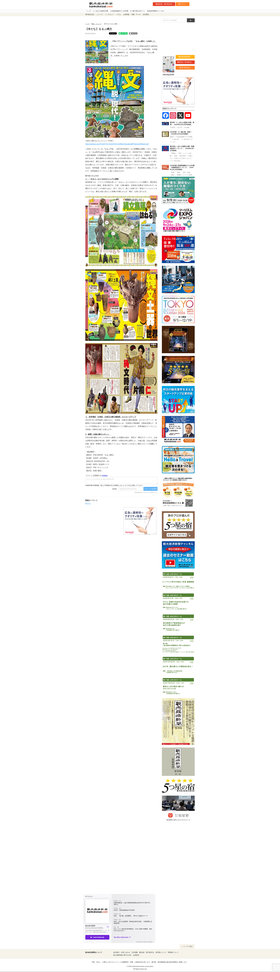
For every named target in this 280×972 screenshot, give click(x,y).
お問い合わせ (125, 952)
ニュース (100, 14)
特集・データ (136, 14)
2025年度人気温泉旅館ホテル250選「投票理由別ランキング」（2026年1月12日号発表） (182, 167)
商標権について (173, 952)
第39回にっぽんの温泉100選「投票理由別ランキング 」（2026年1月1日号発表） (182, 148)
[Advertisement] (102, 521)
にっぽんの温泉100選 (100, 11)
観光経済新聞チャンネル (155, 11)
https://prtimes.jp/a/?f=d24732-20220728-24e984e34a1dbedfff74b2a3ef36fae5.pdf (117, 144)
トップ (88, 11)
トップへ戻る (187, 946)
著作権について (161, 952)
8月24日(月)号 (168, 75)
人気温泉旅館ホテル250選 (119, 11)
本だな (88, 503)
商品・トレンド (96, 24)
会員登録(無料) (185, 57)
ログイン (183, 4)
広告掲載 (135, 952)
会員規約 (136, 955)
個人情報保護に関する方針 (122, 955)
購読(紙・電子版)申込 (164, 4)
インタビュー (109, 14)
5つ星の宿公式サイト (137, 11)
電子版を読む (89, 14)
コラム (118, 14)
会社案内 (146, 14)
